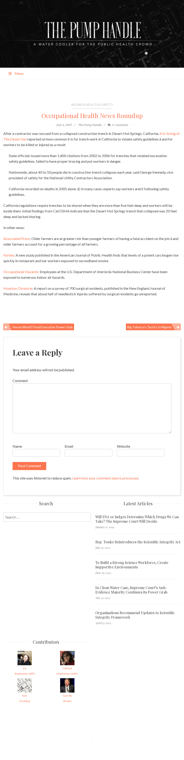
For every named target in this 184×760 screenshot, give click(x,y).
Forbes (8, 255)
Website (123, 446)
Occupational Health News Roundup (92, 115)
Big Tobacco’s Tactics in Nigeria (149, 327)
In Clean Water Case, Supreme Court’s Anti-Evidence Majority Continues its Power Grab (131, 589)
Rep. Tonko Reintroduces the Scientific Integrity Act (137, 542)
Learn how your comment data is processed (105, 478)
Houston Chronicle (17, 288)
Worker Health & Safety (92, 104)
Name (17, 446)
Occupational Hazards (20, 272)
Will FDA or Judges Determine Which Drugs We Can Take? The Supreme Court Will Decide (137, 519)
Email (69, 446)
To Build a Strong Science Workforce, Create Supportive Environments (131, 564)
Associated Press (16, 238)
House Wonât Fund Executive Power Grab (43, 327)
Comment (20, 380)
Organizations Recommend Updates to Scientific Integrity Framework (135, 615)
